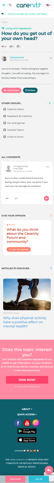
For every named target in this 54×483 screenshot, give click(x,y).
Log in (38, 479)
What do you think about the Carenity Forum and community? (23, 235)
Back (5, 22)
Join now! (27, 380)
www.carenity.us (19, 460)
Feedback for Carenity (19, 116)
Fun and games (16, 123)
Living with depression (18, 28)
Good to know (15, 136)
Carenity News (15, 109)
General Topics (15, 129)
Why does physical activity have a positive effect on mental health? (24, 322)
